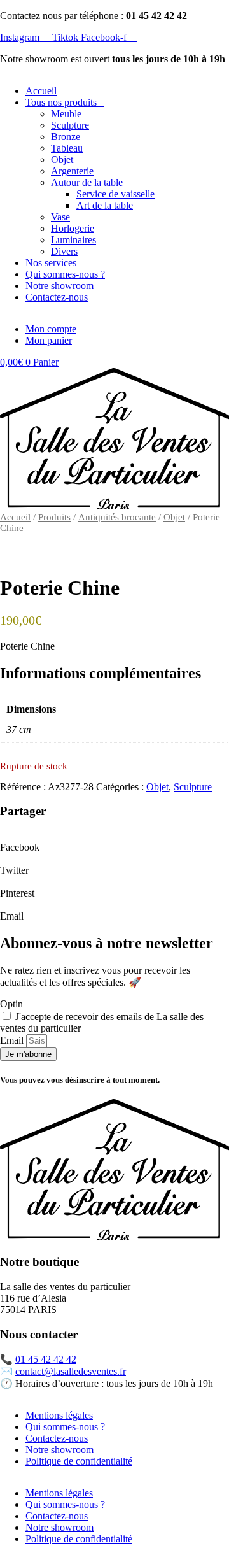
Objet (62, 159)
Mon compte (50, 328)
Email (13, 1040)
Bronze (65, 136)
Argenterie (72, 171)
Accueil (41, 90)
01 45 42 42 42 (45, 1359)
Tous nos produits (61, 102)
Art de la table (104, 205)
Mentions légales (59, 1415)
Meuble (66, 113)
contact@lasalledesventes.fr (70, 1371)
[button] (114, 841)
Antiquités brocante (117, 517)
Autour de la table (87, 182)
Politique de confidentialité (78, 1461)
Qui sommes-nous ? (65, 274)
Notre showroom (59, 285)
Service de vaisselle (115, 193)
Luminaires (73, 239)
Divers (64, 251)
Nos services (50, 262)
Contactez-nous (56, 297)
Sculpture (70, 125)
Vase (60, 216)
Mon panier (48, 340)
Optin (11, 1003)
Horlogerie (72, 228)
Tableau (67, 148)
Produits (54, 517)
